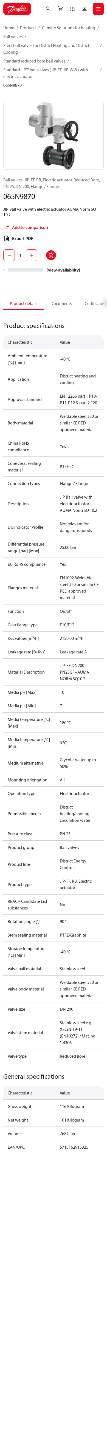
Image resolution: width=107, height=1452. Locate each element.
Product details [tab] (23, 303)
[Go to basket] (60, 9)
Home (8, 27)
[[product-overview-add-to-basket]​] (51, 255)
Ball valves (12, 36)
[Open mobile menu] (98, 9)
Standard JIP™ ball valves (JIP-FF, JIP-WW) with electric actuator (45, 73)
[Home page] (17, 9)
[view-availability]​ (63, 270)
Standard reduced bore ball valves (34, 61)
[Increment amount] (31, 255)
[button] (72, 9)
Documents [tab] (61, 303)
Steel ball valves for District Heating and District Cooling (46, 49)
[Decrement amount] (9, 255)
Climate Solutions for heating (68, 27)
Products (28, 27)
